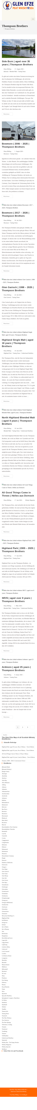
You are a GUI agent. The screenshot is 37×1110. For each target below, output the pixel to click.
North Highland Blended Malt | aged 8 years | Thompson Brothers (18, 420)
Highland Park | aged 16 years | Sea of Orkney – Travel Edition (18, 750)
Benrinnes (4, 813)
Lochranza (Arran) (6, 955)
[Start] (2, 29)
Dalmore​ (4, 847)
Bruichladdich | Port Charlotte (9, 827)
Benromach (5, 816)
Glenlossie (4, 907)
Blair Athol (5, 820)
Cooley (4, 838)
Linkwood (4, 949)
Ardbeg (4, 784)
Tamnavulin (5, 1011)
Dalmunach (5, 849)
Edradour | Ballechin (7, 862)
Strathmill (4, 1004)
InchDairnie (5, 920)
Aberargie (4, 773)
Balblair (4, 800)
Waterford (4, 1040)
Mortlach (4, 971)
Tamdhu (4, 1009)
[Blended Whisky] (6, 769)
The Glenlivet (5, 1020)
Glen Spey (4, 882)
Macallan (4, 960)
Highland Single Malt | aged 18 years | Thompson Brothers (17, 343)
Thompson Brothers (10, 29)
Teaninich (4, 1015)
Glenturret (4, 913)
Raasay (4, 984)
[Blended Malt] (6, 767)
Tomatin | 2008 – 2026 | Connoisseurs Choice (13, 760)
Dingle (3, 858)
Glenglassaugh (5, 898)
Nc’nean (4, 973)
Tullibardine (5, 1035)
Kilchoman (5, 933)
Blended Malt (13, 71)
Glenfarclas (5, 896)
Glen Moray (5, 876)
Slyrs (3, 991)
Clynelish (4, 836)
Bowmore (6, 154)
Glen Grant (4, 873)
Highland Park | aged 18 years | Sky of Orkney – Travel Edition (18, 747)
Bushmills (4, 831)
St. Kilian (4, 1000)
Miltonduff (5, 969)
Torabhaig (4, 1031)
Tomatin (4, 1027)
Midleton (4, 967)
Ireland (4, 924)
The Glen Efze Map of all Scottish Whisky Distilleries (18, 738)
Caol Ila (4, 833)
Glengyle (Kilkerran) (7, 902)
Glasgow (4, 867)
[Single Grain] (5, 771)
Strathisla (4, 1002)
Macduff (4, 962)
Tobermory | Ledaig (7, 1024)
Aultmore (4, 798)
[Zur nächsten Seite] (32, 727)
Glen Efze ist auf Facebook (13, 1051)
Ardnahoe (4, 789)
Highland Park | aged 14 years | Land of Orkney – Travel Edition (18, 757)
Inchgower (4, 922)
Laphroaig (4, 944)
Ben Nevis (4, 809)
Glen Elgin (4, 869)
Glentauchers (5, 911)
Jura (3, 931)
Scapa (3, 989)
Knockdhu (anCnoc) (7, 938)
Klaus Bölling (7, 69)
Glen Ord (4, 878)
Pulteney (4, 982)
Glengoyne (5, 900)
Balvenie (6, 71)
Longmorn (4, 958)
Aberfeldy (4, 776)
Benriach (4, 811)
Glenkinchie (5, 904)
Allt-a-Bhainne (6, 782)
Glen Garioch (7, 297)
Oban (3, 976)
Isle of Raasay (5, 929)
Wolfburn (4, 1049)
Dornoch (4, 860)
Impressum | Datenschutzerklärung (18, 1091)
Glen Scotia (5, 880)
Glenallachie (5, 884)
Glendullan (5, 893)
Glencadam (5, 889)
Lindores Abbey (6, 947)
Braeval (4, 824)
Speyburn (4, 993)
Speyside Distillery (7, 995)
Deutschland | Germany (8, 856)
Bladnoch (4, 818)
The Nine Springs (6, 1022)
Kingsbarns (5, 936)
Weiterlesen (8, 114)
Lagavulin (4, 940)
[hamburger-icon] (33, 19)
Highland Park (7, 353)
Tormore (4, 1033)
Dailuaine (4, 844)
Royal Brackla (5, 987)
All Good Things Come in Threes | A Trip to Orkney (15, 754)
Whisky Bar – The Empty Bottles (10, 1042)
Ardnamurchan (5, 791)
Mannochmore (5, 964)
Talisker (4, 1007)
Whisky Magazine (30, 500)
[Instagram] (32, 16)
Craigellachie (5, 842)
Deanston (4, 853)
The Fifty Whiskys (6, 1018)
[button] (4, 13)
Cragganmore (5, 840)
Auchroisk (4, 796)
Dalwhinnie (5, 851)
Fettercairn (4, 864)
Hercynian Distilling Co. (8, 916)
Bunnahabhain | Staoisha (8, 829)
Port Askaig (5, 980)
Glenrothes (4, 909)
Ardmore (6, 677)
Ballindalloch (5, 802)
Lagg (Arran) (5, 942)
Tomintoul (4, 1029)
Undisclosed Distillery (27, 353)
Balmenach (5, 805)
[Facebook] (27, 16)
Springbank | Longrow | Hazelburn (11, 998)
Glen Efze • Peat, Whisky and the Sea (18, 1089)
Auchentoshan (5, 793)
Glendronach (5, 891)
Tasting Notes (22, 71)
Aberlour (4, 778)
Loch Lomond (5, 951)
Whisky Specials (6, 1047)
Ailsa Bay (4, 780)
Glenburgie (5, 887)
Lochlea (4, 953)
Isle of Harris (5, 927)
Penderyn (4, 978)
